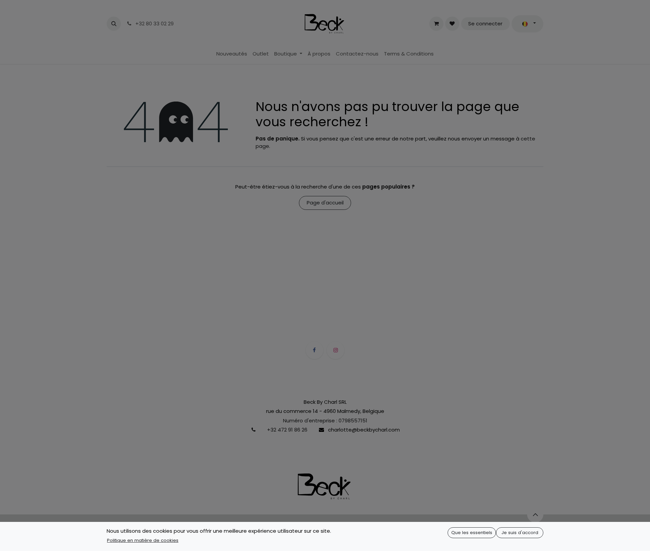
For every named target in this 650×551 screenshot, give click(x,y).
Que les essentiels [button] (471, 532)
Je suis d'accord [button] (519, 532)
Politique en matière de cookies (142, 540)
